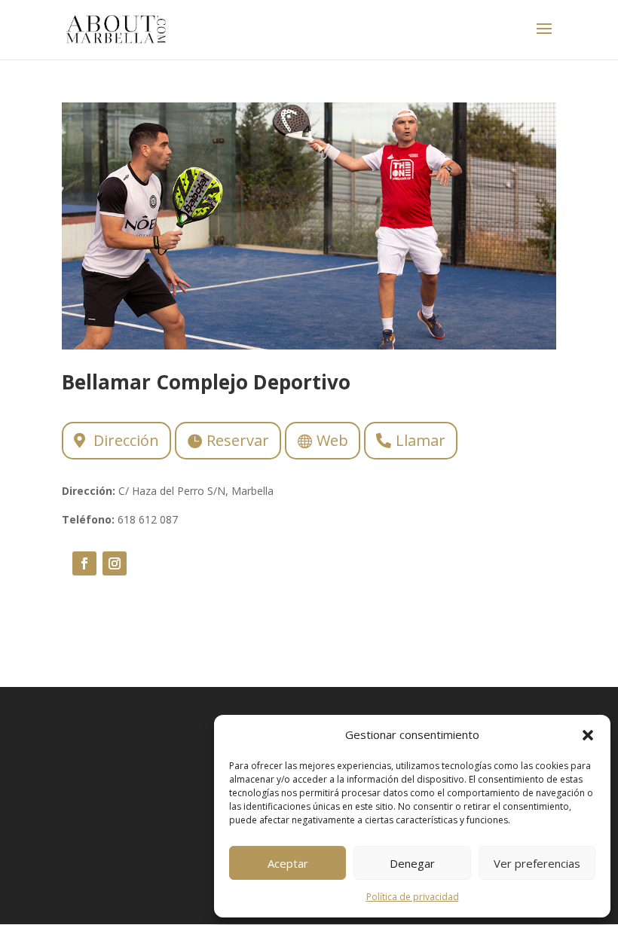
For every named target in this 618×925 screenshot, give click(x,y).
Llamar (420, 440)
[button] (587, 735)
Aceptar (288, 863)
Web (332, 440)
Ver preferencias (537, 863)
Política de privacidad (412, 896)
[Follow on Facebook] (84, 563)
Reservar (238, 440)
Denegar (412, 863)
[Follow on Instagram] (114, 563)
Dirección (126, 440)
